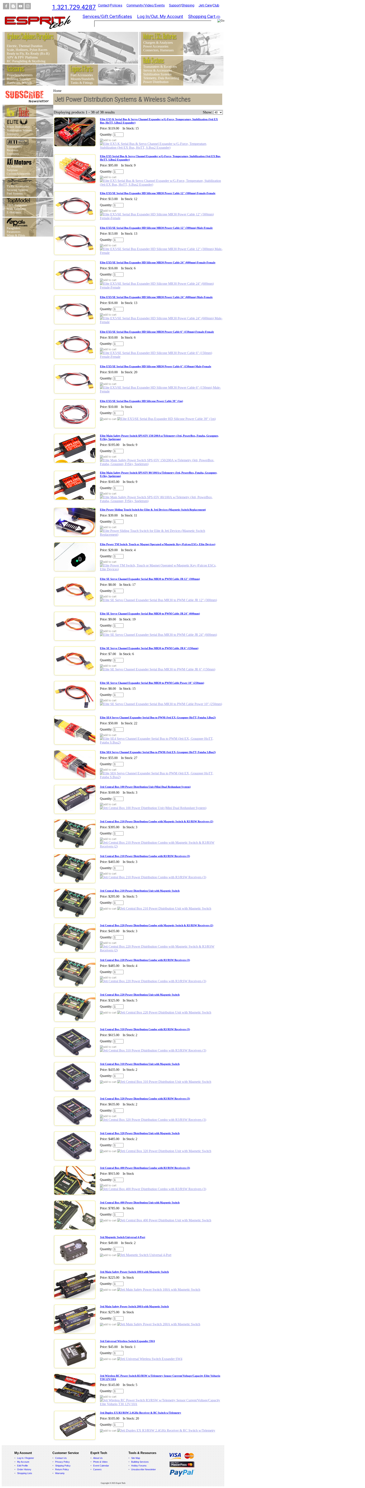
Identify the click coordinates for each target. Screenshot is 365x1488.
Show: (207, 112)
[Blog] (13, 8)
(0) (204, 17)
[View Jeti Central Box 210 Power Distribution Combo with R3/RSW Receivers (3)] (153, 877)
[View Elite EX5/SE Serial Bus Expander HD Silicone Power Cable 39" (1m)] (166, 419)
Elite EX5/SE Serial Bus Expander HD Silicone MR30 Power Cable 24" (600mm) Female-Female (157, 262)
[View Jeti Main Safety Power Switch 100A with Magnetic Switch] (158, 1289)
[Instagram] (28, 8)
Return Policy (62, 1469)
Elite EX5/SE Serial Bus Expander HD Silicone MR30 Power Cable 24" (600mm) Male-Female (156, 297)
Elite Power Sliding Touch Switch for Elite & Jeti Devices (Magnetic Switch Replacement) (153, 509)
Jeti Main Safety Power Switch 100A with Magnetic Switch (134, 1271)
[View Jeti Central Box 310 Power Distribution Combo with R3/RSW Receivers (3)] (153, 1050)
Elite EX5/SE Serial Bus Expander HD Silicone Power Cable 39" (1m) (141, 401)
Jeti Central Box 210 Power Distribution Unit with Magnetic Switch (140, 890)
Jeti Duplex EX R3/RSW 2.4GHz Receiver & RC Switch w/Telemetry (140, 1412)
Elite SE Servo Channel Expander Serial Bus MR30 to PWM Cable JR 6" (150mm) (149, 648)
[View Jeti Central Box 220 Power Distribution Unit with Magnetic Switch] (164, 1012)
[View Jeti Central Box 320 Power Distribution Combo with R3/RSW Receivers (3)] (153, 1119)
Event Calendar (101, 1465)
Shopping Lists (24, 1473)
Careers (97, 1469)
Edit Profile (22, 1465)
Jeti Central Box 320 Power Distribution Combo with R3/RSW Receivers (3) (145, 1098)
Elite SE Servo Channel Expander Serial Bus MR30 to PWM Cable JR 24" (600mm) (150, 613)
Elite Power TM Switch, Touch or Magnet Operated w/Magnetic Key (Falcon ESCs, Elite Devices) (157, 544)
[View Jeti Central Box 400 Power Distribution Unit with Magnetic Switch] (164, 1220)
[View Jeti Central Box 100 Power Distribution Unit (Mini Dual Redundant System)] (153, 808)
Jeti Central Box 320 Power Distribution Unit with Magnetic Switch (140, 1133)
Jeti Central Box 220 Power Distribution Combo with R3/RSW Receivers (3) (145, 960)
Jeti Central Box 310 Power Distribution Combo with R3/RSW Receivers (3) (145, 1029)
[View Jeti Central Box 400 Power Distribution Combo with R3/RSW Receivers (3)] (153, 1189)
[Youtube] (20, 8)
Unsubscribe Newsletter (143, 1469)
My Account (23, 1462)
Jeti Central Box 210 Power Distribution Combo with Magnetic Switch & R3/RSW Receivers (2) (156, 821)
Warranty (60, 1473)
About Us (98, 1458)
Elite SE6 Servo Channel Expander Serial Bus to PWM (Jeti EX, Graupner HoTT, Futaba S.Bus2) (158, 752)
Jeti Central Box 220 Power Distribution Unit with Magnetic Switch (140, 994)
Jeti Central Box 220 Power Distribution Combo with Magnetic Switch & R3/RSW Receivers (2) (156, 925)
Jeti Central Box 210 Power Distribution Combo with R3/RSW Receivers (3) (145, 856)
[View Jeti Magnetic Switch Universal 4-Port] (144, 1255)
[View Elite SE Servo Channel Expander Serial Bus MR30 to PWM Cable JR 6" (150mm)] (157, 669)
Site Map (135, 1458)
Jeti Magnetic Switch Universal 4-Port (122, 1237)
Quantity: (106, 134)
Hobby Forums (139, 1465)
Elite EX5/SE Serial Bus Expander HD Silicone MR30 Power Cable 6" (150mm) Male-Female (155, 366)
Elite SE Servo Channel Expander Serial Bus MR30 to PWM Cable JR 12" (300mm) (150, 578)
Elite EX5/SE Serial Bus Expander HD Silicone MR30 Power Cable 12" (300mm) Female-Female (157, 193)
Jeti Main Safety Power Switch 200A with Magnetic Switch (134, 1306)
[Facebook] (6, 8)
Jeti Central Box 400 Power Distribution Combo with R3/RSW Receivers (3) (145, 1167)
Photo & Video (100, 1462)
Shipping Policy (63, 1465)
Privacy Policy (62, 1462)
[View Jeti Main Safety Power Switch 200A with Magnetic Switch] (158, 1324)
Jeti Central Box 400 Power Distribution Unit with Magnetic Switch (140, 1202)
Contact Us (61, 1458)
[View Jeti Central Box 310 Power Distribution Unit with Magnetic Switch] (164, 1081)
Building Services (140, 1462)
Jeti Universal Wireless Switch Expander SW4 (127, 1341)
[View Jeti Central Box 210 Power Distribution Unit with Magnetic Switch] (164, 908)
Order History (24, 1469)
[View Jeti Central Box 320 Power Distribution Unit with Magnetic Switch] (164, 1151)
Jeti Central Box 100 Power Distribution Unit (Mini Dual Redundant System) (145, 786)
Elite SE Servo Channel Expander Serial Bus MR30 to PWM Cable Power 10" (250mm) (152, 682)
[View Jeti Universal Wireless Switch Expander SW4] (149, 1359)
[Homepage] (41, 31)
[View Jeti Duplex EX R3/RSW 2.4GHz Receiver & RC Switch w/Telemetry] (166, 1430)
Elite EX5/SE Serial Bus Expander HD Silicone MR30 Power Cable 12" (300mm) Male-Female (156, 227)
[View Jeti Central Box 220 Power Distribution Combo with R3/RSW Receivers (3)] (153, 981)
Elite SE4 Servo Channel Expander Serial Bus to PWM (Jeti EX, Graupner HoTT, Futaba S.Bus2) (158, 717)
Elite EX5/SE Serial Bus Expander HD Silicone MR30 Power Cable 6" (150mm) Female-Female (157, 331)
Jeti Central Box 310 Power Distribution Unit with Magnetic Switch (140, 1064)
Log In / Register (25, 1458)
